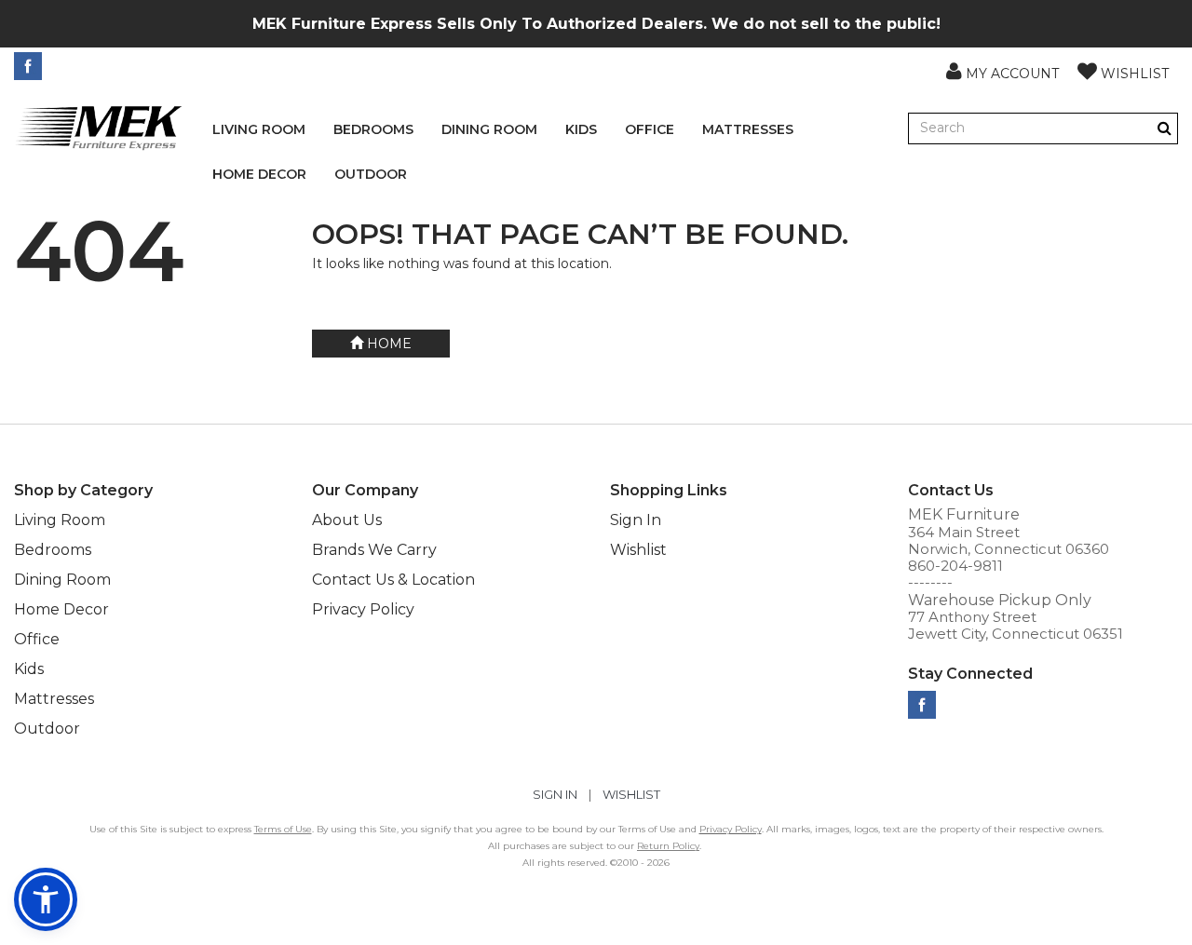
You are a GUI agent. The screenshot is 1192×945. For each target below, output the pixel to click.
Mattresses (747, 129)
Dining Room (489, 129)
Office (649, 129)
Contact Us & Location (393, 579)
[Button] (1164, 128)
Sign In (635, 520)
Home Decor (259, 174)
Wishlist (638, 550)
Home (387, 343)
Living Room (258, 129)
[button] (1002, 70)
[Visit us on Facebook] (30, 66)
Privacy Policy (363, 609)
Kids (581, 129)
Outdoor (370, 174)
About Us (347, 520)
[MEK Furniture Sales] (99, 127)
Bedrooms (373, 129)
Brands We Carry (374, 550)
